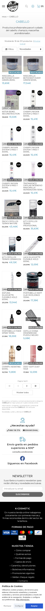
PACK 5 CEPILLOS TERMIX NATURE (10, 222)
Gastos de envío (23, 562)
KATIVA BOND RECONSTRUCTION (11, 113)
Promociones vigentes (23, 573)
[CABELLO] (9, 386)
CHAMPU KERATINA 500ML (11, 368)
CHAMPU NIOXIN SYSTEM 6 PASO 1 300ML (10, 185)
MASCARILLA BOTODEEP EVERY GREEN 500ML (32, 78)
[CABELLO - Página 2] (27, 386)
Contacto (23, 581)
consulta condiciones (22, 452)
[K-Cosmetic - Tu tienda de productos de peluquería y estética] (12, 6)
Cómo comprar (23, 550)
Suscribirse (23, 494)
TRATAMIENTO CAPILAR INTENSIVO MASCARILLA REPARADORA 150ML (33, 186)
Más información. (23, 600)
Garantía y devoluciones (23, 565)
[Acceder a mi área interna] (32, 6)
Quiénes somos (23, 554)
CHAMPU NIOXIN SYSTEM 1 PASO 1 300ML (31, 149)
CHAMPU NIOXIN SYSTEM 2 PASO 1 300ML (31, 114)
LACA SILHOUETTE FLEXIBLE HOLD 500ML (31, 259)
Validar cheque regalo (23, 577)
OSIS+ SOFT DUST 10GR (31, 368)
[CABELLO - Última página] (36, 386)
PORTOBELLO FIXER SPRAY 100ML (11, 332)
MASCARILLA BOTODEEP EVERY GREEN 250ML (11, 78)
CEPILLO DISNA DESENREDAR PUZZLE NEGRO (30, 333)
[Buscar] (26, 6)
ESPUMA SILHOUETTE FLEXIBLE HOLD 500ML (9, 296)
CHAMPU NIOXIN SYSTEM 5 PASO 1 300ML (10, 149)
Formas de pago (23, 558)
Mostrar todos (22, 392)
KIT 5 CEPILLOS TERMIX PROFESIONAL (30, 223)
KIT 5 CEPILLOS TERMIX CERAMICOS (11, 258)
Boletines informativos (23, 569)
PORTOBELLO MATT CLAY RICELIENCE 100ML (32, 295)
